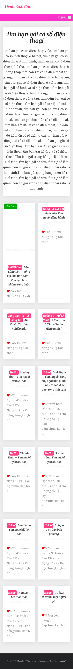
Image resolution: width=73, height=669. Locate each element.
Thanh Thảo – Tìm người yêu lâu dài (19, 457)
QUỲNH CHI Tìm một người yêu (54, 597)
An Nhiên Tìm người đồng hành (54, 213)
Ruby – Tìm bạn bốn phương (54, 530)
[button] (62, 17)
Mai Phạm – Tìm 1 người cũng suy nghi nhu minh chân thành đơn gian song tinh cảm (54, 381)
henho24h (60, 661)
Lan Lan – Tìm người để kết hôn (19, 530)
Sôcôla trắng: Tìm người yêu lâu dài (54, 457)
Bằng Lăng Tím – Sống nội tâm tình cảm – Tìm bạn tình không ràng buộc (19, 276)
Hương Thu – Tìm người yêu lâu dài (19, 377)
